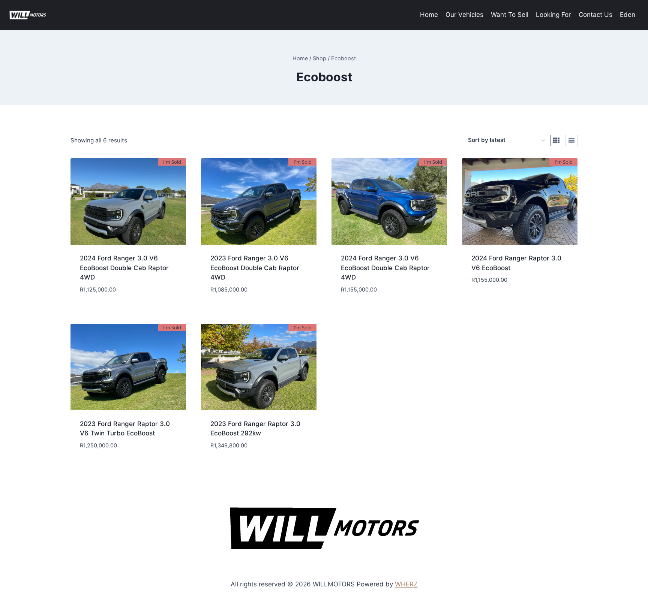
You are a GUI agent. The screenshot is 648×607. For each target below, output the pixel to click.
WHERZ (406, 584)
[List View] (572, 140)
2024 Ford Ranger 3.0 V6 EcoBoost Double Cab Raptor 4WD (124, 267)
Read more (519, 302)
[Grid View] (556, 140)
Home (429, 14)
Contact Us (595, 14)
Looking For (553, 14)
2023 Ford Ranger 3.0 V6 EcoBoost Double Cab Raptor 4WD (254, 267)
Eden (627, 14)
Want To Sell (509, 14)
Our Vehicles (464, 14)
